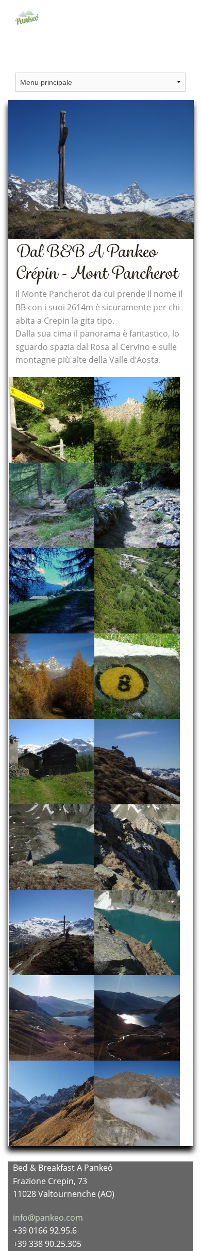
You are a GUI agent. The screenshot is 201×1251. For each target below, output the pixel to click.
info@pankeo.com (48, 1217)
